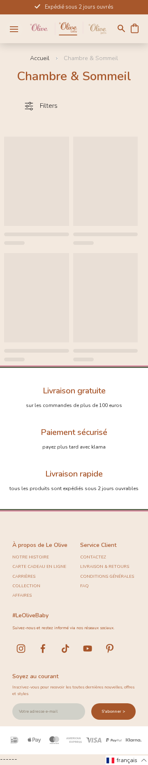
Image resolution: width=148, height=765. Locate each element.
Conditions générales (107, 576)
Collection (26, 586)
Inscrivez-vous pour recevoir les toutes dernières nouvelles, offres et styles (73, 690)
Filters (49, 105)
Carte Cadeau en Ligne (39, 567)
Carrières (23, 576)
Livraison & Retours (104, 567)
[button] (127, 760)
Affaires (22, 595)
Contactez (93, 557)
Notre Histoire (30, 557)
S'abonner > (113, 711)
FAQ (84, 586)
